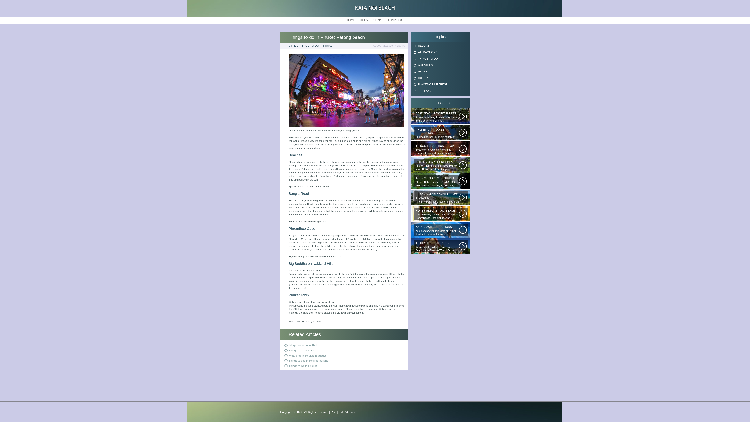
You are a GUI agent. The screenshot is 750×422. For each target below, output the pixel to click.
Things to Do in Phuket (303, 365)
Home (350, 20)
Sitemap (378, 20)
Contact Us (395, 20)
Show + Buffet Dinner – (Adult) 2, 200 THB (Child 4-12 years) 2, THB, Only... (435, 182)
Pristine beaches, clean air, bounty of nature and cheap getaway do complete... (435, 133)
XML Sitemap (347, 412)
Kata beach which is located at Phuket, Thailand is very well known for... (436, 230)
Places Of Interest (432, 84)
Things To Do (428, 58)
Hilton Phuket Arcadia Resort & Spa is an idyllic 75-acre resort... (437, 198)
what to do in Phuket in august (307, 355)
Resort (423, 45)
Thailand (424, 90)
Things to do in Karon (302, 350)
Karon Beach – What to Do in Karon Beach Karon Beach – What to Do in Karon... (435, 246)
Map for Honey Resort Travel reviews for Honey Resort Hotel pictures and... (437, 214)
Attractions (427, 52)
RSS (333, 412)
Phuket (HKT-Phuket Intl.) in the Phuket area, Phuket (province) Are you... (436, 165)
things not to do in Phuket (304, 345)
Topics (364, 20)
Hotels (423, 78)
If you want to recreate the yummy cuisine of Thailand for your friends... (436, 149)
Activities (425, 65)
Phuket (423, 71)
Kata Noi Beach (375, 8)
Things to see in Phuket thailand (308, 360)
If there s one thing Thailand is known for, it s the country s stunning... (437, 117)
